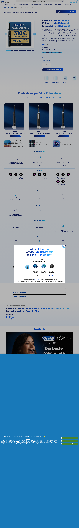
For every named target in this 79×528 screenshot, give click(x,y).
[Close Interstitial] (63, 246)
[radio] (27, 269)
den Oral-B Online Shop (37, 279)
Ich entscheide (69, 443)
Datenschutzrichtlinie (25, 442)
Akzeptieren (70, 438)
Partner (28, 439)
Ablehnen (69, 440)
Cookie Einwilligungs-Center (22, 443)
